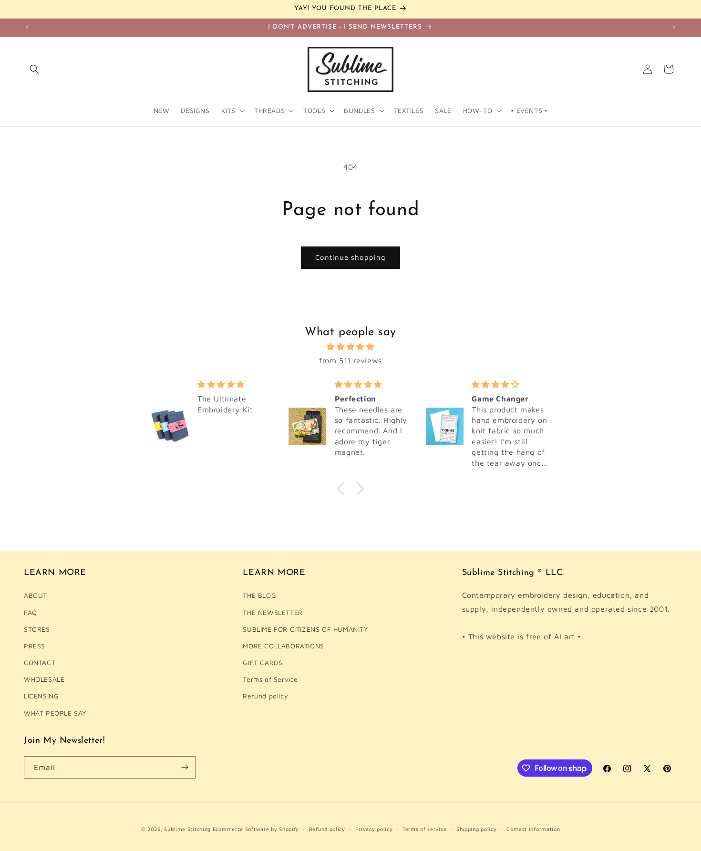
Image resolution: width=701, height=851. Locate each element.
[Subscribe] (184, 767)
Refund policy (265, 696)
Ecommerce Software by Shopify (256, 829)
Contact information (533, 829)
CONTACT (39, 662)
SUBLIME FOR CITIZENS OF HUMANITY (305, 629)
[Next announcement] (673, 28)
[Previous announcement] (27, 28)
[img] (350, 347)
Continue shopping (350, 257)
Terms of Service (270, 679)
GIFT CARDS (262, 662)
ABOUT (35, 595)
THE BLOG (259, 595)
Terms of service (424, 829)
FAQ (30, 612)
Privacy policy (374, 829)
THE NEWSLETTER (272, 612)
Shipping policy (476, 829)
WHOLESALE (44, 679)
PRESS (34, 646)
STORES (37, 629)
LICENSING (41, 696)
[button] (34, 69)
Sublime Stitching (187, 829)
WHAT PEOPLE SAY (55, 712)
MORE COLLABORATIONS (283, 646)
